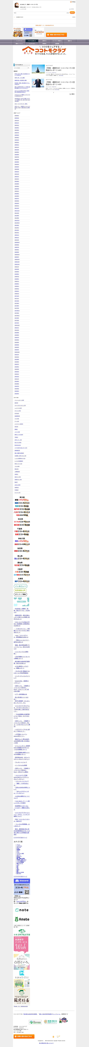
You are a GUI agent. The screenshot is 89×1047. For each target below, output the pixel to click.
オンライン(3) (17, 492)
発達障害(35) (17, 416)
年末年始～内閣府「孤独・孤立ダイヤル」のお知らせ (22, 610)
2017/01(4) (17, 322)
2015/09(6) (17, 359)
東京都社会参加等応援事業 (30, 1014)
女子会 (18, 848)
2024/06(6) (17, 159)
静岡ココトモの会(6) (19, 434)
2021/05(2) (17, 225)
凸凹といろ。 (19, 768)
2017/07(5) (17, 308)
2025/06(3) (17, 135)
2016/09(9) (17, 332)
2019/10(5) (17, 269)
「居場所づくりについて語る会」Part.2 (22, 770)
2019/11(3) (17, 266)
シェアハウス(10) (18, 408)
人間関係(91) (17, 471)
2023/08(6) (17, 183)
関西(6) (16, 429)
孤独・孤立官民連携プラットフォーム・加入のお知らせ (22, 646)
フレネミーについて (21, 762)
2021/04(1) (17, 227)
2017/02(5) (17, 320)
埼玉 (17, 867)
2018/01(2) (17, 293)
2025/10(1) (17, 125)
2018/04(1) (17, 286)
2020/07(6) (17, 247)
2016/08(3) (17, 335)
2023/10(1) (17, 178)
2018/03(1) (17, 288)
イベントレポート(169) (19, 400)
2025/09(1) (17, 127)
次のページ (23, 837)
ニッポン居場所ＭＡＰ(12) (20, 458)
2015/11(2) (17, 354)
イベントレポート (49, 72)
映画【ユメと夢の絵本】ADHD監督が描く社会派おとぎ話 (22, 741)
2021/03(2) (17, 230)
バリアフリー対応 (20, 853)
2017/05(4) (17, 313)
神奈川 (18, 869)
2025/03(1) (17, 142)
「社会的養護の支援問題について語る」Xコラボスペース (22, 716)
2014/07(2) (17, 386)
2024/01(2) (17, 171)
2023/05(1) (17, 186)
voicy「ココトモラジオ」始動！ (21, 103)
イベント (18, 844)
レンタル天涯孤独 (20, 862)
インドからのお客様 (21, 765)
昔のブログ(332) (18, 442)
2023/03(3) (17, 188)
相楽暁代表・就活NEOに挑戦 (21, 80)
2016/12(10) (17, 325)
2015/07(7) (17, 364)
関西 (17, 871)
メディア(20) (17, 432)
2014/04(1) (17, 391)
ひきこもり (19, 847)
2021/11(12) (17, 210)
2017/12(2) (17, 296)
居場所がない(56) (18, 479)
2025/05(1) (17, 137)
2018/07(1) (17, 281)
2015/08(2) (17, 361)
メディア (18, 854)
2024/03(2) (17, 166)
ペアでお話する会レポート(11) (21, 447)
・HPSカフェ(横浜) (22, 772)
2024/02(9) (17, 169)
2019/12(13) (17, 264)
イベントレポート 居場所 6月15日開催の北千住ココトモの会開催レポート (22, 747)
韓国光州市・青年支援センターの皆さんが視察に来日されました (22, 617)
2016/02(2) (17, 349)
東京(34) (16, 402)
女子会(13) (17, 413)
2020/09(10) (17, 242)
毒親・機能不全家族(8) (19, 453)
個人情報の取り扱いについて (46, 1043)
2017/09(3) (17, 303)
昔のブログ (19, 873)
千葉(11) (16, 437)
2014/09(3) (17, 381)
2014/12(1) (17, 376)
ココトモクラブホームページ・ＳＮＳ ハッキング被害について (22, 814)
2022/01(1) (17, 205)
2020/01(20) (17, 261)
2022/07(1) (17, 198)
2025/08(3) (17, 130)
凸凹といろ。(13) (18, 439)
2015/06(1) (17, 366)
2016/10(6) (17, 330)
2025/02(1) (17, 144)
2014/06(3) (17, 388)
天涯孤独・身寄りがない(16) (20, 455)
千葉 (17, 868)
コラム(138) (17, 466)
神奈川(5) (16, 469)
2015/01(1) (17, 374)
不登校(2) (16, 490)
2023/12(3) (17, 174)
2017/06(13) (17, 310)
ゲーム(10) (17, 421)
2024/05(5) (17, 161)
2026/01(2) (17, 118)
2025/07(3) (17, 132)
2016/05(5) (17, 342)
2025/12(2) (17, 120)
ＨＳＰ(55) (17, 418)
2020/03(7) (17, 257)
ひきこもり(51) (18, 410)
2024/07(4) (17, 157)
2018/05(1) (17, 283)
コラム (18, 864)
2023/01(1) (17, 191)
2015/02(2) (17, 371)
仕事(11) (16, 474)
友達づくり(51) (18, 476)
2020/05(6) (17, 252)
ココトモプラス (21, 901)
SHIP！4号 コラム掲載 (20, 77)
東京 (17, 866)
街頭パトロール (20, 863)
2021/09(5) (17, 215)
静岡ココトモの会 (20, 872)
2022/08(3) (17, 196)
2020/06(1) (17, 249)
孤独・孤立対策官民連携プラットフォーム (49, 1014)
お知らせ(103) (17, 484)
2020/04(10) (17, 254)
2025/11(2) (17, 122)
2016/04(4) (17, 344)
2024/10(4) (17, 149)
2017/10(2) (17, 300)
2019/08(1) (17, 274)
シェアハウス (19, 846)
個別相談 (18, 857)
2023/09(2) (17, 181)
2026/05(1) (17, 115)
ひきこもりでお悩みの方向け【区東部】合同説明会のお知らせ (22, 623)
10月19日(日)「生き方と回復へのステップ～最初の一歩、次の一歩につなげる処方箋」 (22, 100)
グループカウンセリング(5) (20, 405)
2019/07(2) (17, 276)
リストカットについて (22, 781)
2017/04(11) (17, 315)
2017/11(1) (17, 298)
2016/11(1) (17, 327)
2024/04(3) (17, 164)
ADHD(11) (17, 487)
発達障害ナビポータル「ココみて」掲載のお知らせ (22, 807)
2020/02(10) (17, 259)
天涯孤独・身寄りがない (21, 859)
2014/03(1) (17, 393)
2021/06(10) (17, 222)
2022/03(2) (17, 200)
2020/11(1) (17, 237)
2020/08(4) (17, 244)
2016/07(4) (17, 337)
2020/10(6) (17, 240)
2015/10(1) (17, 357)
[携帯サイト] (72, 94)
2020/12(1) (17, 235)
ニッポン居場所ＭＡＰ (21, 861)
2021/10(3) (17, 213)
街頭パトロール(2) (18, 463)
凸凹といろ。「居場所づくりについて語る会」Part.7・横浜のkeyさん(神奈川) (22, 107)
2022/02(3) (17, 203)
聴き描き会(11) (18, 445)
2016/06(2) (17, 339)
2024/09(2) (17, 152)
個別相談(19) (17, 450)
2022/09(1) (17, 193)
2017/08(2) (17, 305)
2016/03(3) (17, 347)
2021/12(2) (17, 208)
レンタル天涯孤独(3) (19, 461)
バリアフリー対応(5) (19, 424)
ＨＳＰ (18, 851)
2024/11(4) (17, 147)
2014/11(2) (17, 378)
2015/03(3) (17, 369)
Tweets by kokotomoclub (21, 1006)
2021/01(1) (17, 232)
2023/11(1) (17, 176)
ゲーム (18, 852)
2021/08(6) (17, 218)
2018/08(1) (17, 278)
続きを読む (61, 75)
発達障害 (18, 849)
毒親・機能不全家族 (21, 858)
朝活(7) (16, 482)
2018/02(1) (17, 291)
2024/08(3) (17, 154)
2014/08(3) (17, 383)
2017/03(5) (17, 318)
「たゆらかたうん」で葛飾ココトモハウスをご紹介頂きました (22, 630)
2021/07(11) (17, 220)
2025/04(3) (17, 140)
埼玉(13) (16, 426)
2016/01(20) (17, 352)
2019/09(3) (17, 271)
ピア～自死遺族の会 (21, 694)
